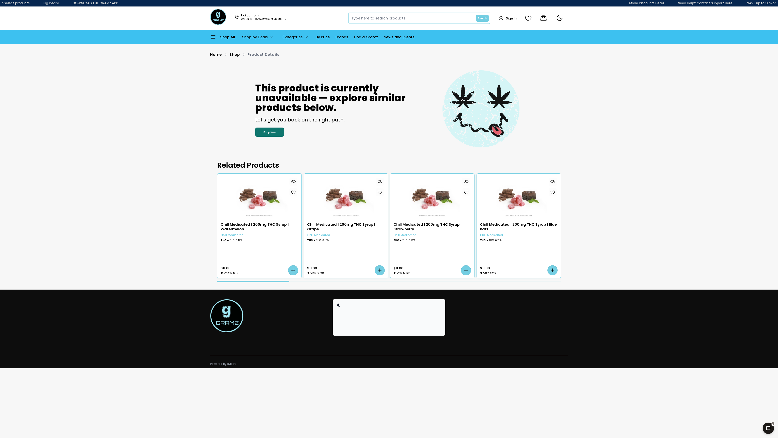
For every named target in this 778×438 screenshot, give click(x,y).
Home (216, 54)
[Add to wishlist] (293, 192)
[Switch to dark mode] (559, 18)
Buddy (231, 364)
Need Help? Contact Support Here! (688, 3)
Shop (235, 54)
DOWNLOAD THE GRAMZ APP (77, 3)
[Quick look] (293, 182)
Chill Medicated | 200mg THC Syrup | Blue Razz (518, 226)
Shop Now (269, 132)
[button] (293, 270)
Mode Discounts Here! (629, 3)
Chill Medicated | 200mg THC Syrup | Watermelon (255, 226)
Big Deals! (33, 3)
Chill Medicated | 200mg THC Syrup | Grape (341, 226)
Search (482, 18)
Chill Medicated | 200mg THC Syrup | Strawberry (427, 226)
